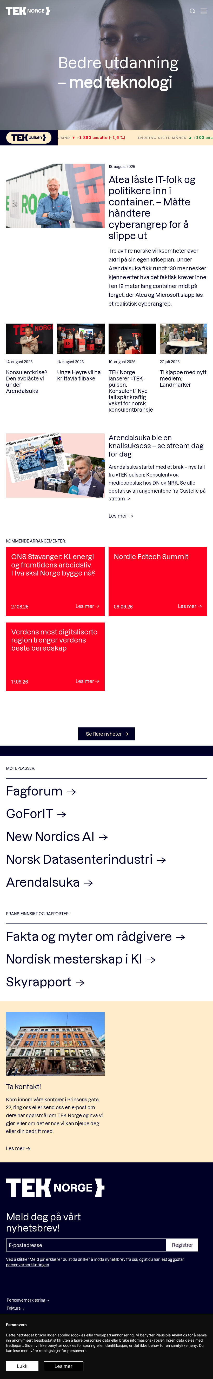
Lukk (22, 1366)
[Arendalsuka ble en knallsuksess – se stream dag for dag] (55, 475)
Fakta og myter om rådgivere (90, 936)
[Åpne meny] (203, 11)
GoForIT (30, 813)
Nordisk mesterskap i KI (75, 959)
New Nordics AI (51, 836)
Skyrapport (40, 981)
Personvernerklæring (26, 1300)
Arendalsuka (44, 882)
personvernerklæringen (27, 1265)
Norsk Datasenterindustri (80, 859)
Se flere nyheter (104, 734)
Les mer (63, 1366)
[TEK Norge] (28, 13)
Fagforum (35, 791)
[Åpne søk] (192, 11)
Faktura (14, 1308)
